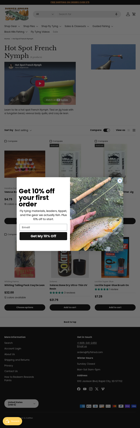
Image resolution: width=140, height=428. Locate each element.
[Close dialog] (119, 180)
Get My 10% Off (43, 236)
